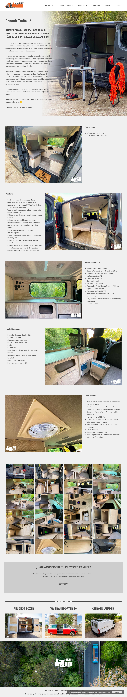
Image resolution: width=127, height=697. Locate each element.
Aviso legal (47, 691)
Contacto (108, 5)
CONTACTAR (63, 584)
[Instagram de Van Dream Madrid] (48, 672)
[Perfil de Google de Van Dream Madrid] (77, 672)
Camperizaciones (64, 5)
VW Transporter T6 (63, 608)
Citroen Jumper (103, 608)
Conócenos (96, 5)
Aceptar (117, 692)
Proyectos (49, 5)
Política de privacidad (60, 691)
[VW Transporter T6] (63, 626)
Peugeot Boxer (24, 608)
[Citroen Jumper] (103, 626)
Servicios (81, 5)
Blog (119, 5)
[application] (72, 5)
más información (105, 692)
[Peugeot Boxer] (23, 626)
